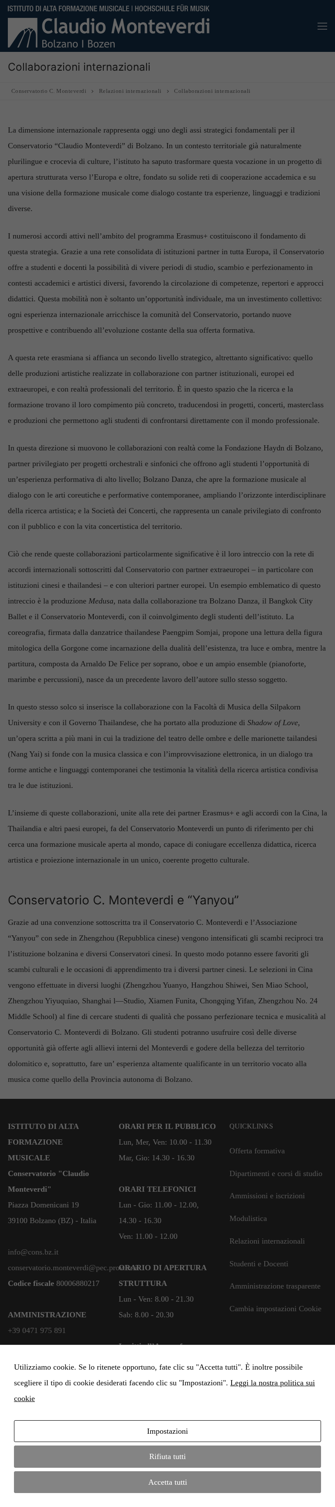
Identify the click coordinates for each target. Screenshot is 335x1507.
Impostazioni (167, 1431)
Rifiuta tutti (167, 1456)
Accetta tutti (167, 1482)
